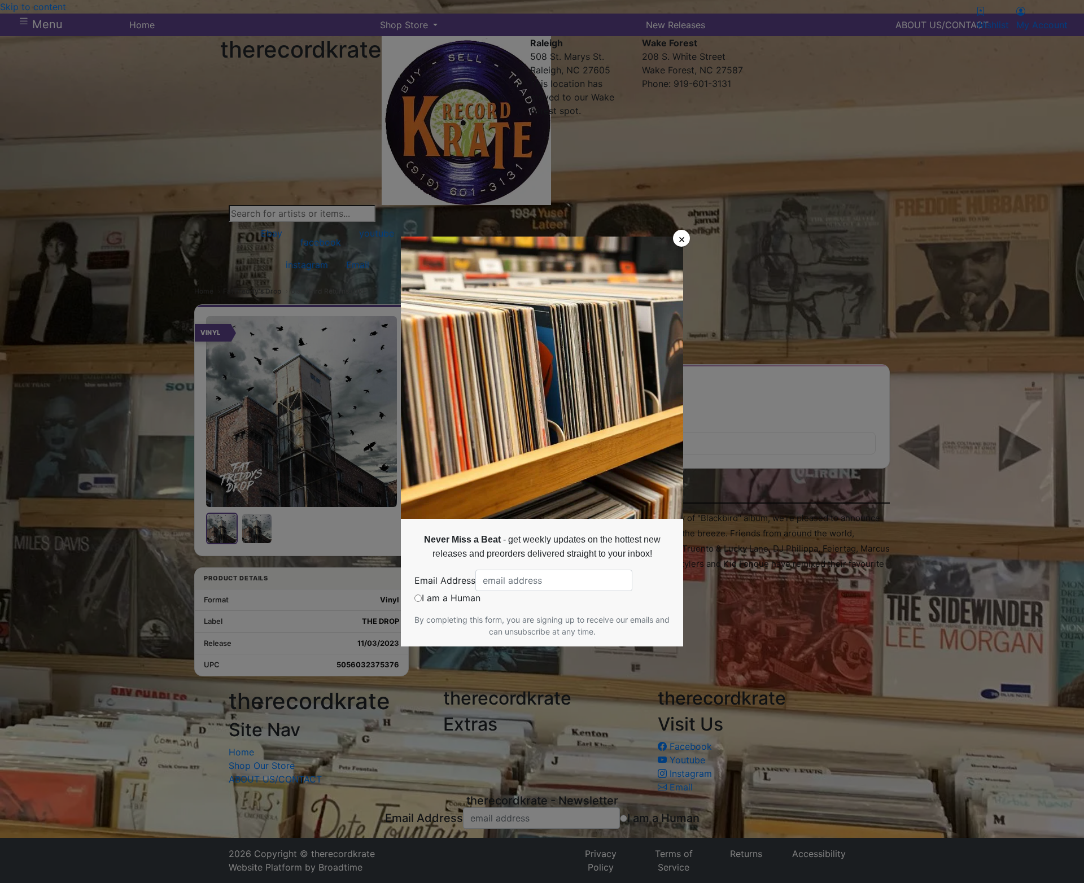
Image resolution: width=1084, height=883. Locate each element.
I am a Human (451, 598)
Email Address (444, 580)
